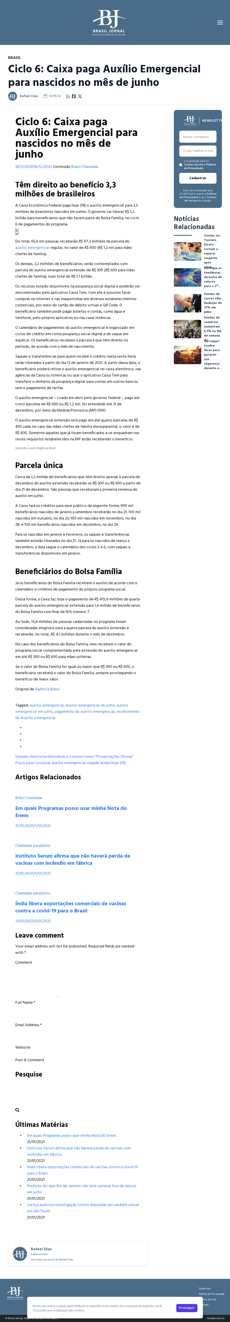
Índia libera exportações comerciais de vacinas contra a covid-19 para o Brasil (70, 907)
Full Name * (25, 1002)
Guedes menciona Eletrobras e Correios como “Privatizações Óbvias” (74, 757)
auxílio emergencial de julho (90, 705)
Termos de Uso (193, 165)
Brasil (76, 167)
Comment (23, 962)
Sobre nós (205, 1288)
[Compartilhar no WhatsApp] (68, 96)
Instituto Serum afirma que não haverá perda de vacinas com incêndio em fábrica (72, 860)
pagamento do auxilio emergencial (85, 712)
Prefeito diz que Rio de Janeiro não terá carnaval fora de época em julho (81, 1189)
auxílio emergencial (32, 248)
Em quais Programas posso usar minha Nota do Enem (71, 812)
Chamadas (90, 167)
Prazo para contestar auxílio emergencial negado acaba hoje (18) (70, 763)
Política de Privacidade (200, 167)
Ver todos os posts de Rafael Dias (52, 1260)
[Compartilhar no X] (80, 96)
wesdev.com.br (216, 1318)
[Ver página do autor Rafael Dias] (12, 96)
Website (22, 1047)
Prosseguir (187, 1308)
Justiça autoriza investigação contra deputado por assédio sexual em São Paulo (83, 1208)
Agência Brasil (47, 689)
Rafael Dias (29, 96)
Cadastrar (197, 178)
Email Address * (28, 1025)
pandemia (41, 846)
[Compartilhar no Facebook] (73, 96)
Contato (204, 1305)
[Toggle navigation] (220, 22)
